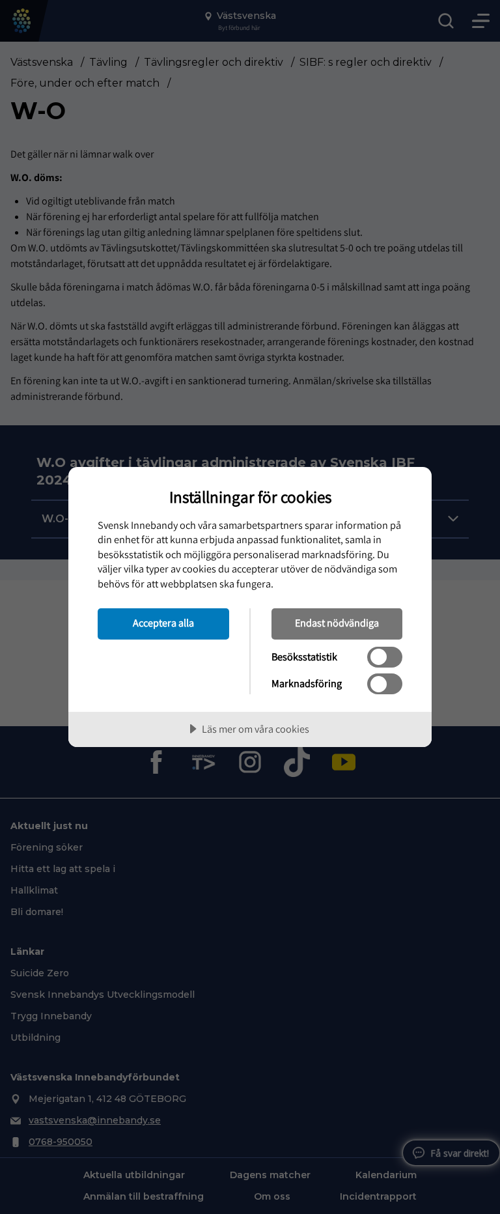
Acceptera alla (163, 622)
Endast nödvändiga (337, 622)
